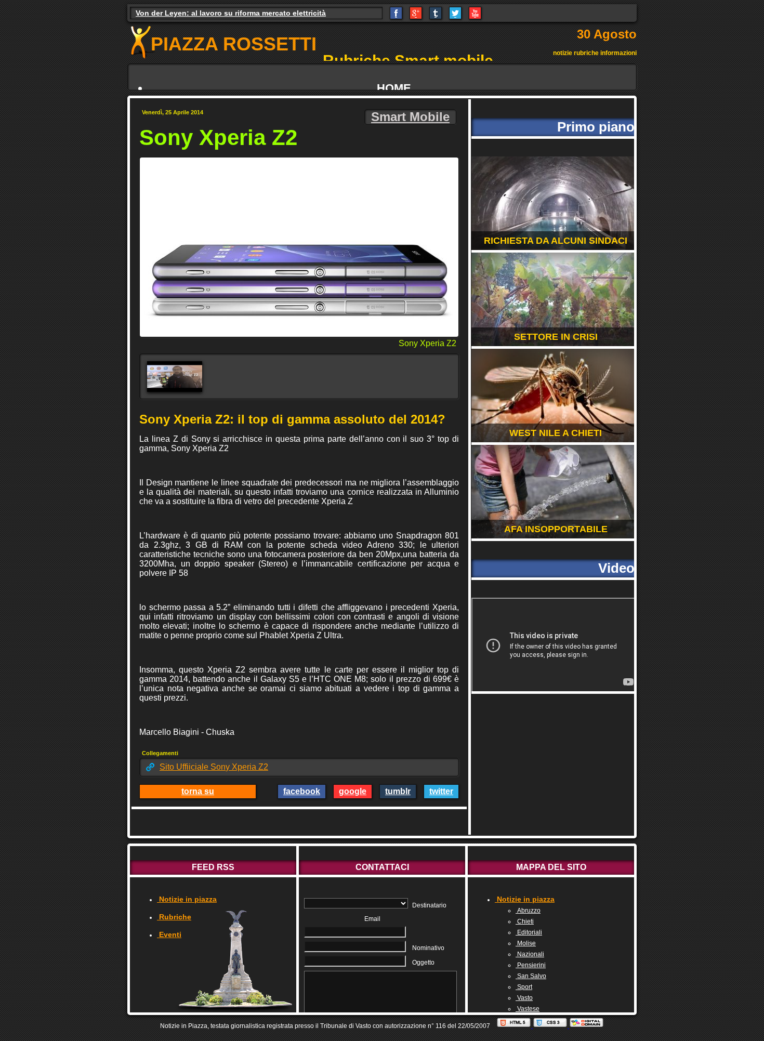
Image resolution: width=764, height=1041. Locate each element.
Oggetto (423, 962)
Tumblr (398, 791)
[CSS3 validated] (551, 1026)
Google (352, 791)
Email (372, 919)
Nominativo (428, 948)
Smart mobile (410, 117)
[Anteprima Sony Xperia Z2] (174, 376)
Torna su (197, 791)
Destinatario (429, 905)
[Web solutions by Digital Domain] (586, 1026)
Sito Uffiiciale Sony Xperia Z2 (214, 766)
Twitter (441, 791)
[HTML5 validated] (514, 1026)
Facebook (301, 791)
